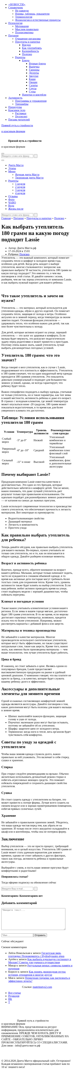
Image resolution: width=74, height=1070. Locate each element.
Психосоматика (24, 32)
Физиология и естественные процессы (38, 19)
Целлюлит (21, 116)
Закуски (33, 76)
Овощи (33, 82)
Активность (15, 97)
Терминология (23, 16)
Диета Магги (16, 165)
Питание (13, 35)
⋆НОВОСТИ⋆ (16, 4)
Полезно (27, 54)
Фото (11, 199)
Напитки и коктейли (34, 94)
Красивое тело (16, 110)
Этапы (12, 168)
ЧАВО (12, 202)
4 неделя (20, 193)
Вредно (26, 44)
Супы (32, 91)
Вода (11, 205)
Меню (11, 171)
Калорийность (30, 51)
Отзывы (13, 196)
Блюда (25, 60)
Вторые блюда (37, 63)
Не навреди (22, 10)
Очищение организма (28, 38)
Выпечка (34, 66)
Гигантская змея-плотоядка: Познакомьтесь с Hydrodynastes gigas (36, 955)
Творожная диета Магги (29, 177)
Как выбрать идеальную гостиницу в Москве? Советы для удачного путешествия (39, 961)
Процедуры (15, 107)
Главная (6, 218)
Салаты (33, 85)
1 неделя (20, 183)
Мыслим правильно (27, 29)
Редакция (13, 995)
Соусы (32, 88)
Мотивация (22, 26)
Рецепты (20, 57)
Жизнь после (15, 208)
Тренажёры (21, 104)
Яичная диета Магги (27, 174)
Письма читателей (19, 119)
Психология (15, 23)
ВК (10, 999)
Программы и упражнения (30, 100)
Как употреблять (32, 48)
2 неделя (20, 187)
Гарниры (34, 69)
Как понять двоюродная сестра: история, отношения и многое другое (37, 973)
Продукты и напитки (27, 41)
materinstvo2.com (42, 986)
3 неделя (20, 190)
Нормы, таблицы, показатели (32, 13)
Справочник (15, 7)
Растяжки (20, 113)
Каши (32, 79)
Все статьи (14, 992)
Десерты (34, 72)
